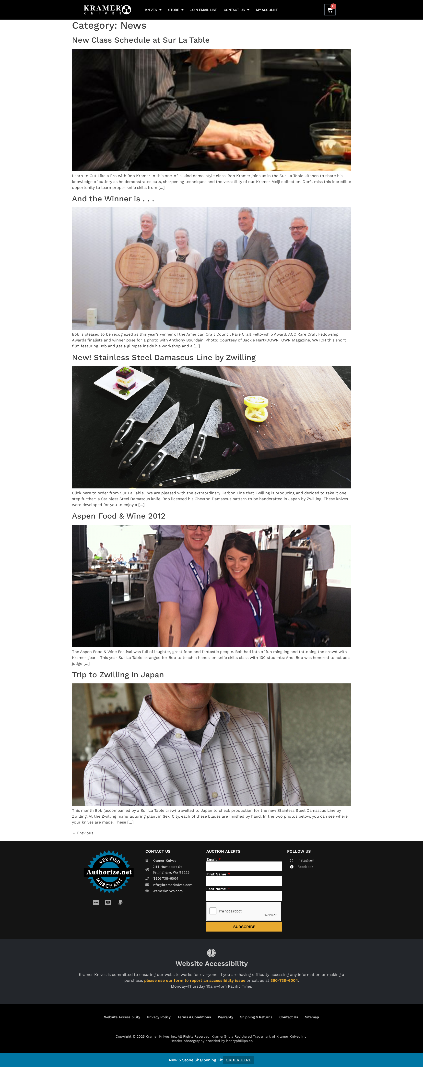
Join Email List (203, 10)
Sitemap (312, 1017)
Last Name (216, 889)
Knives (151, 10)
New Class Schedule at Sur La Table (141, 40)
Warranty (225, 1017)
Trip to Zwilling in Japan (118, 674)
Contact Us (234, 10)
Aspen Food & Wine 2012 (118, 516)
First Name (216, 874)
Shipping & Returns (256, 1017)
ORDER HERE (238, 1060)
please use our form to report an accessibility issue (194, 980)
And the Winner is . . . (113, 198)
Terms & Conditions (194, 1017)
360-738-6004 (284, 980)
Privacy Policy (159, 1017)
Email (212, 859)
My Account (267, 10)
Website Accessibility (122, 1017)
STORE (173, 10)
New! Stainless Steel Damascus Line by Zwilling (164, 357)
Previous (82, 833)
